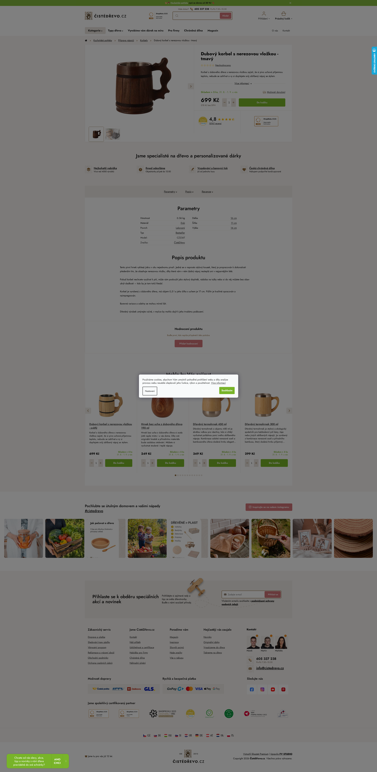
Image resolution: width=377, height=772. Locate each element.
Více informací (218, 383)
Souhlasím (226, 390)
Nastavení (150, 391)
